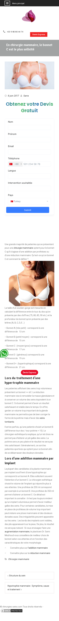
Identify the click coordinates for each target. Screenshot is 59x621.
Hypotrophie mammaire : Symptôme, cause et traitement (28, 588)
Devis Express (38, 34)
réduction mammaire (40, 553)
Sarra (26, 95)
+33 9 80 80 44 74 (15, 32)
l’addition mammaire (38, 548)
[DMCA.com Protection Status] (11, 612)
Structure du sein (17, 575)
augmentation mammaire (17, 531)
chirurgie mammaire (23, 248)
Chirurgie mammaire (18, 559)
